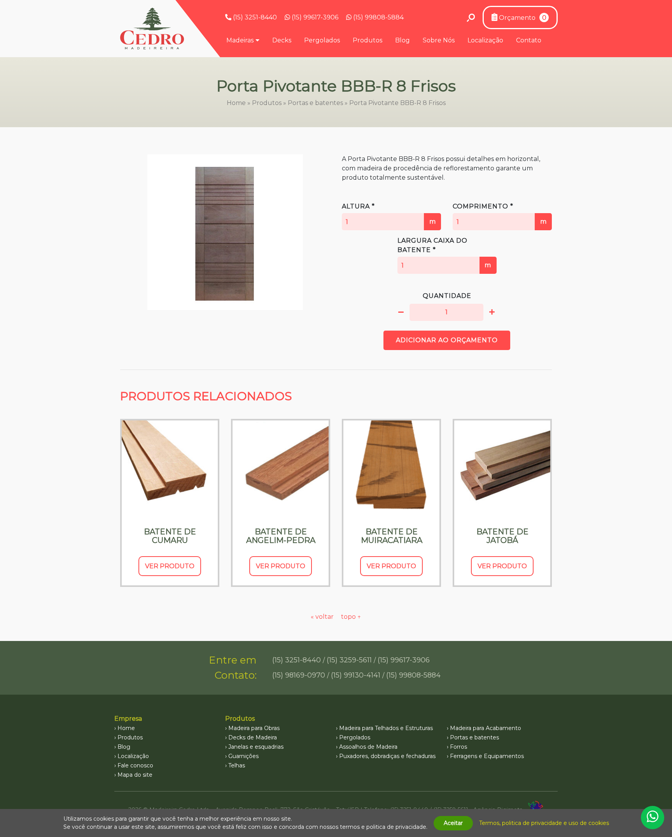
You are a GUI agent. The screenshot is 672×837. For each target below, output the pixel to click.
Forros (458, 746)
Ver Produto (169, 566)
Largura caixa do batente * (444, 253)
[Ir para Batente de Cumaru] (170, 468)
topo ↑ (351, 616)
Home (236, 103)
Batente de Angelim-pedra (280, 536)
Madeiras (240, 40)
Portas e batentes (315, 103)
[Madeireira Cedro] (152, 28)
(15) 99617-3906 (314, 17)
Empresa (128, 718)
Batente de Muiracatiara (391, 536)
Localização (485, 40)
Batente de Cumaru (170, 536)
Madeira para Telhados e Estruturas (386, 728)
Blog (402, 40)
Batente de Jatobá (502, 536)
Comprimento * (500, 214)
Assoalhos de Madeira (368, 746)
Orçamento (521, 17)
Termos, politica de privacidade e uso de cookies (544, 822)
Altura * (389, 214)
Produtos (367, 40)
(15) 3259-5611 (349, 660)
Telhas (236, 765)
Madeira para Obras (254, 728)
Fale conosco (135, 765)
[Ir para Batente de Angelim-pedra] (281, 468)
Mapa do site (134, 774)
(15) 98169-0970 (298, 675)
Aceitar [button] (453, 822)
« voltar (323, 616)
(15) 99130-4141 (355, 675)
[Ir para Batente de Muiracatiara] (391, 468)
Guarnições (243, 756)
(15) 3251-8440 (254, 17)
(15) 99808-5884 (378, 17)
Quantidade (447, 295)
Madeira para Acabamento (485, 728)
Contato (528, 40)
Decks (281, 40)
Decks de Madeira (252, 737)
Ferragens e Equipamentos (487, 756)
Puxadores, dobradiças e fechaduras (387, 756)
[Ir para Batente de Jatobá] (502, 468)
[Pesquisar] (471, 17)
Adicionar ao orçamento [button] (447, 340)
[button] (401, 312)
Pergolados (322, 40)
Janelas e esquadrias (256, 746)
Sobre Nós (439, 40)
